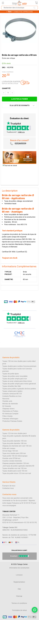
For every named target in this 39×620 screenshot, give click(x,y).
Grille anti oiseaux (8, 448)
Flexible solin (7, 401)
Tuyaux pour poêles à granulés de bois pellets (19, 389)
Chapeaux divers (8, 409)
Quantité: (6, 88)
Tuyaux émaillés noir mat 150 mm (14, 468)
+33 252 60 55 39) (30, 522)
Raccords (5, 399)
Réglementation (19, 582)
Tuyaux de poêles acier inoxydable (14, 376)
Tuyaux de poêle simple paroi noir (14, 379)
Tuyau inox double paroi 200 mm (14, 453)
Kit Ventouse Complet (10, 414)
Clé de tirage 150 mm (10, 451)
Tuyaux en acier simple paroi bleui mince (17, 381)
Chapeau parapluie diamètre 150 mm (15, 463)
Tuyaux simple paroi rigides (12, 391)
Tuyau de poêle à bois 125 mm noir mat (16, 473)
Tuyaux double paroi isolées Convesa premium (19, 366)
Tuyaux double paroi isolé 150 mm (14, 471)
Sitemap (19, 596)
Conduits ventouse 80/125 (12, 394)
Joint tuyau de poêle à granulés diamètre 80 (18, 466)
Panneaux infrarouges (10, 419)
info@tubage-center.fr (10, 520)
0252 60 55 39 (7, 522)
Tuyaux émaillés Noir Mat (11, 386)
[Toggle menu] (3, 3)
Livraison (19, 575)
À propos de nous (8, 486)
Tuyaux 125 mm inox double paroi (14, 433)
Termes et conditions (19, 603)
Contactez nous (8, 488)
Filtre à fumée (7, 416)
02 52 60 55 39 (27, 503)
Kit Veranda (6, 406)
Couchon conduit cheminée (12, 461)
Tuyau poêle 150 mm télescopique (14, 456)
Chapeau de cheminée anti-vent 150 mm (17, 446)
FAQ (19, 589)
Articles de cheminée (10, 404)
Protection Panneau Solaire (12, 421)
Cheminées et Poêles (10, 411)
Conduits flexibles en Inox (11, 396)
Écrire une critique (8, 58)
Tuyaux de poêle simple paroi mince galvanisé (19, 384)
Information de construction (19, 568)
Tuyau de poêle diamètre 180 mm (14, 443)
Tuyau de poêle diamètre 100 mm (14, 441)
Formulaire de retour (19, 610)
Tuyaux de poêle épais (10, 374)
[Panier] (36, 2)
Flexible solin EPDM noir (11, 458)
